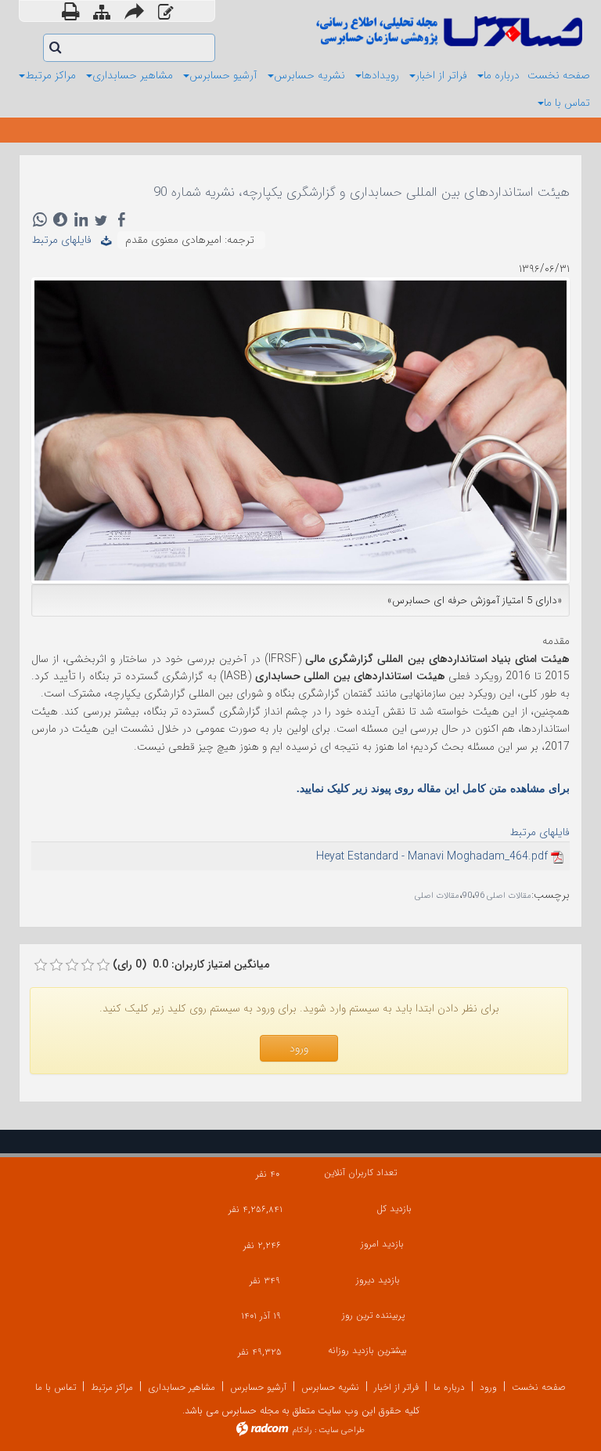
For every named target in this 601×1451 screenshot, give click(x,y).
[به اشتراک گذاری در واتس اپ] (40, 219)
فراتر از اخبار (396, 1387)
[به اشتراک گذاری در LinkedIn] (81, 219)
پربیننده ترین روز (373, 1315)
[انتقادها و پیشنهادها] (165, 12)
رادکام (302, 1430)
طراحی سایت (341, 1430)
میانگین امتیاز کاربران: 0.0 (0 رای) (191, 964)
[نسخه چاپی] (70, 11)
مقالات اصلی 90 (496, 896)
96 (479, 896)
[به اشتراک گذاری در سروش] (60, 219)
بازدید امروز (382, 1243)
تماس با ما (55, 1387)
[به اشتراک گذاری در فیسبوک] (121, 219)
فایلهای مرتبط (66, 239)
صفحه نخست (539, 1387)
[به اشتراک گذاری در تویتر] (101, 219)
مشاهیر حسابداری (181, 1387)
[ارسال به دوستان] (134, 11)
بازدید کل (394, 1208)
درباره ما (449, 1387)
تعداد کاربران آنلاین (360, 1172)
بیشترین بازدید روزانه (367, 1350)
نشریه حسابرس (330, 1387)
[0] (41, 965)
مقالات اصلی (437, 896)
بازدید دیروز (378, 1279)
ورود (488, 1387)
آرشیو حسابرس (258, 1387)
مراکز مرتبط (112, 1387)
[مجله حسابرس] (447, 31)
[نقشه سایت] (101, 12)
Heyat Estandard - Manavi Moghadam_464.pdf (432, 856)
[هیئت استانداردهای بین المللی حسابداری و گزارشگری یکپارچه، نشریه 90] (300, 429)
